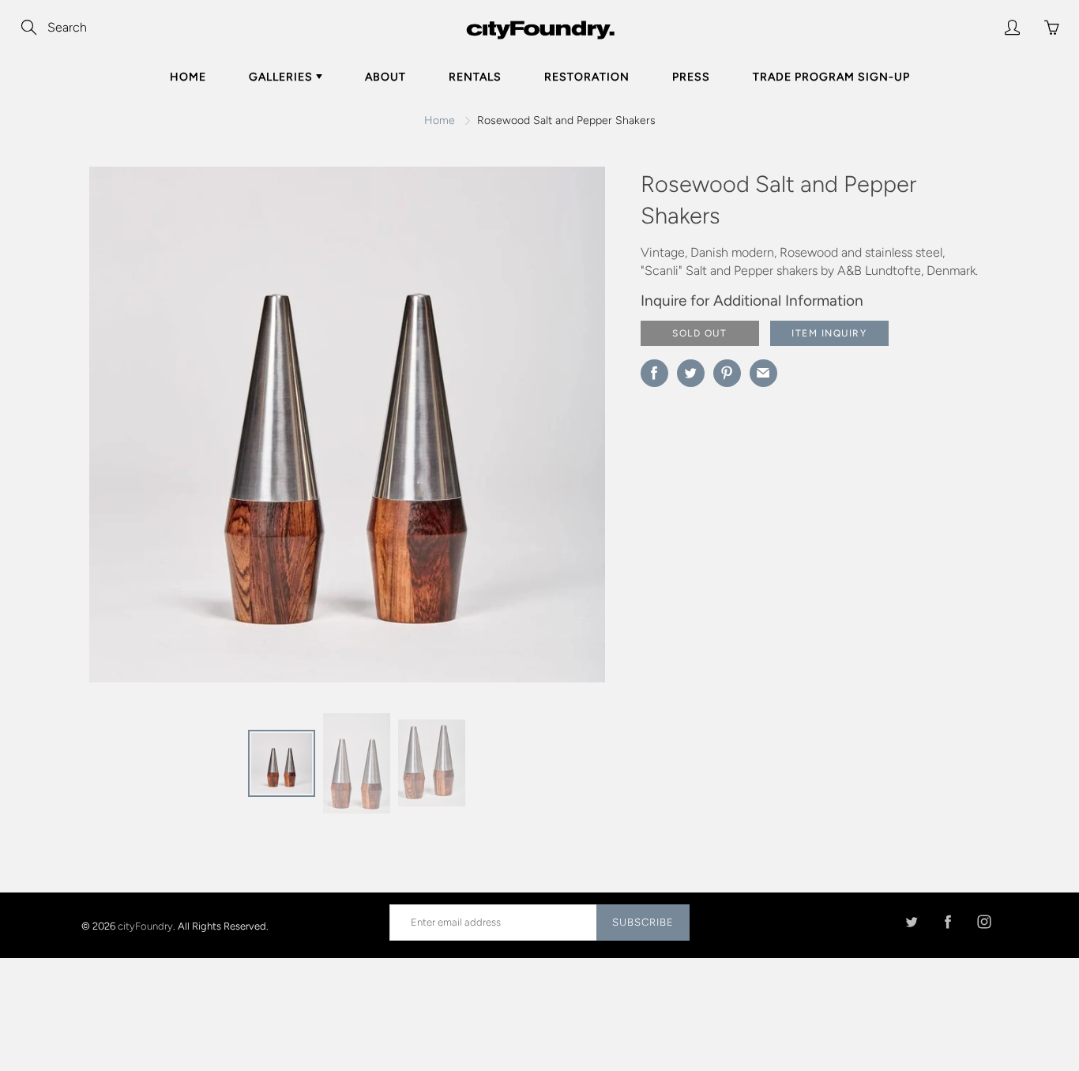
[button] (561, 430)
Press (691, 77)
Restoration (587, 77)
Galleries (282, 77)
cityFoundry (145, 925)
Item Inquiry (829, 333)
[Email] (763, 373)
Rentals (475, 77)
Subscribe (643, 922)
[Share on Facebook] (654, 373)
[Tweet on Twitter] (691, 373)
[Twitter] (911, 922)
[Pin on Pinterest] (727, 373)
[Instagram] (984, 922)
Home (188, 77)
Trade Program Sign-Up (831, 77)
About (385, 77)
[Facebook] (947, 922)
